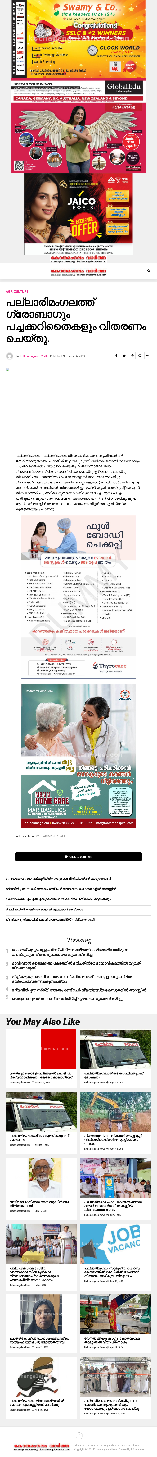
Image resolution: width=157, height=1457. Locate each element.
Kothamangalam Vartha (34, 356)
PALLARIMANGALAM (50, 836)
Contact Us (92, 1445)
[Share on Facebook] (116, 355)
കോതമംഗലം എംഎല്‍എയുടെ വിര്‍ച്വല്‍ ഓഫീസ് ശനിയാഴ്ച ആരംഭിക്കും (58, 899)
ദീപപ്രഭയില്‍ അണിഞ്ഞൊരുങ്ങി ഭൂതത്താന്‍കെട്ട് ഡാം (44, 909)
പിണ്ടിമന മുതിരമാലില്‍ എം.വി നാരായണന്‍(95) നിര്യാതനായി (50, 919)
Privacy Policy (108, 1445)
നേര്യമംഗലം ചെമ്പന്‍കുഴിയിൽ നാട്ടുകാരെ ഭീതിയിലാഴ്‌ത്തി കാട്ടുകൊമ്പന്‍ (58, 878)
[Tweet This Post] (124, 355)
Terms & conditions (128, 1445)
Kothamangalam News (20, 1082)
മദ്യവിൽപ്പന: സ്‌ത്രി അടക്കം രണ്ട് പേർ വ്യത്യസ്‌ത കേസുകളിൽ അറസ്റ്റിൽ (61, 889)
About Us (79, 1445)
